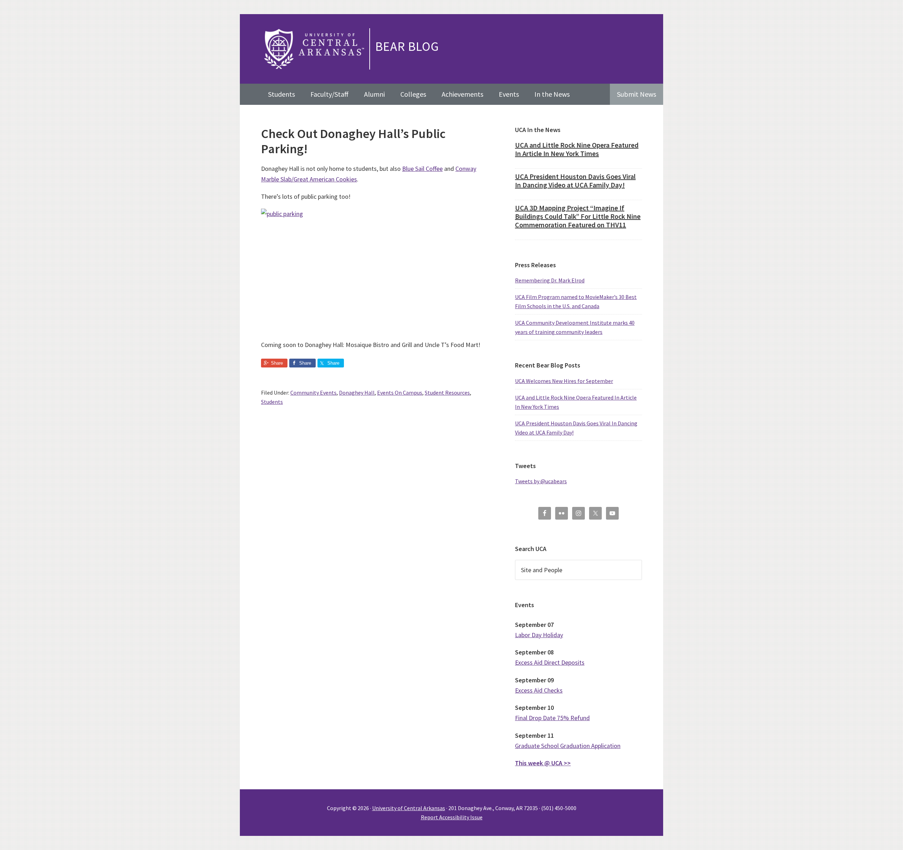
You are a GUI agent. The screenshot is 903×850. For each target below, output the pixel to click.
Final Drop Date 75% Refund (552, 718)
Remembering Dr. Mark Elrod (549, 280)
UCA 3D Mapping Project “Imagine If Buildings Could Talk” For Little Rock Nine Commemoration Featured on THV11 (578, 216)
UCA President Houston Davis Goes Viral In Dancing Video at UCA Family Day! (575, 180)
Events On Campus (399, 392)
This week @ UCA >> (543, 763)
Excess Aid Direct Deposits (549, 662)
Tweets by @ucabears (541, 481)
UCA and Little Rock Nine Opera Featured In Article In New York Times (576, 149)
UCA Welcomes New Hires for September (564, 380)
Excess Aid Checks (539, 690)
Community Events (313, 392)
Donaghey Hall (357, 392)
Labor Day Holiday (539, 635)
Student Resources (447, 392)
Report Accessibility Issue (452, 817)
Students (272, 401)
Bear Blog (407, 46)
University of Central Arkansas (408, 808)
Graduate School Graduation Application (567, 746)
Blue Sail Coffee (422, 168)
